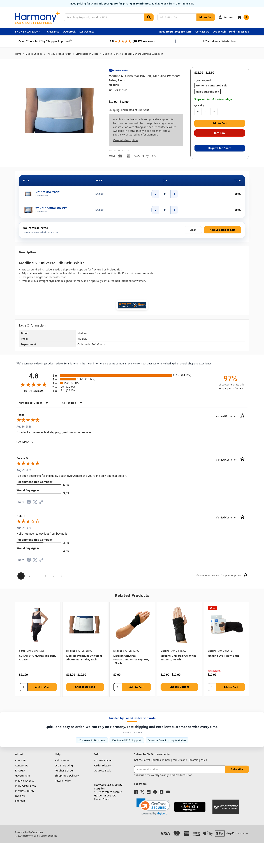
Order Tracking (64, 765)
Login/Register (103, 760)
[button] (153, 807)
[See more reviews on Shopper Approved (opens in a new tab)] (41, 502)
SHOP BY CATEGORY (27, 31)
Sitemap (20, 800)
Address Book (102, 770)
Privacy (19, 790)
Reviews (20, 795)
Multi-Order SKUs (25, 785)
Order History (102, 765)
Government (22, 775)
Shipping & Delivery (67, 775)
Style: (202, 80)
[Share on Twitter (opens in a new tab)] (35, 502)
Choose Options (85, 686)
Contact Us (202, 31)
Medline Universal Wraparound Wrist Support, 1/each (131, 659)
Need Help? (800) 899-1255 (175, 31)
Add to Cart (205, 17)
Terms (30, 790)
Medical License (24, 780)
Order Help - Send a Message (231, 31)
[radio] (132, 375)
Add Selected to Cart (222, 229)
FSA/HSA (20, 770)
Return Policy (63, 780)
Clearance (53, 31)
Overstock (69, 31)
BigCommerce (35, 832)
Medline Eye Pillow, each (223, 655)
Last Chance (86, 31)
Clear (193, 229)
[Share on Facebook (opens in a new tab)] (29, 502)
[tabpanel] (38, 649)
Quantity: (199, 105)
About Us (20, 760)
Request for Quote (219, 148)
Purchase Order (64, 770)
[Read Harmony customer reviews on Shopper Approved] (132, 305)
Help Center (62, 760)
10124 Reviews (37, 391)
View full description (125, 140)
